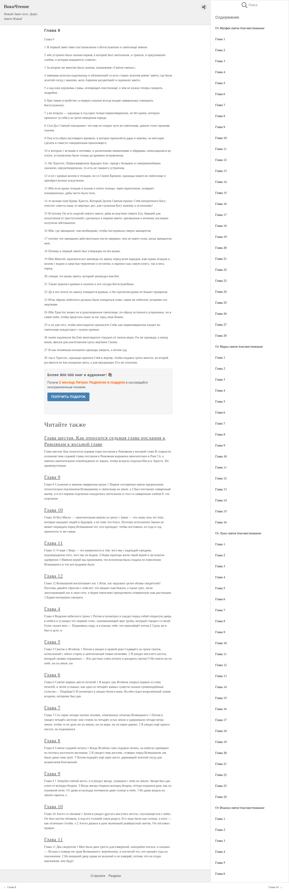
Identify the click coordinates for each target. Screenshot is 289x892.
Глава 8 (220, 116)
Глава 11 (221, 149)
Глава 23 (221, 280)
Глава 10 (221, 138)
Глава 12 (221, 160)
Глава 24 (221, 291)
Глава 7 (220, 105)
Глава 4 (220, 72)
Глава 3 (220, 61)
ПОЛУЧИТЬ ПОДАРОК (68, 396)
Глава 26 (221, 313)
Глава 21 (221, 258)
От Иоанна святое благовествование (239, 808)
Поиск (249, 5)
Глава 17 (221, 215)
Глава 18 (221, 226)
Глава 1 (220, 39)
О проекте (98, 875)
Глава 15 (221, 193)
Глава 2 (220, 50)
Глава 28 (221, 335)
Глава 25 (221, 302)
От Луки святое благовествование (238, 533)
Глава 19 (221, 237)
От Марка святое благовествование (239, 346)
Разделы (115, 875)
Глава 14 (221, 182)
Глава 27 (221, 324)
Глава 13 (221, 171)
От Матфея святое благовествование (239, 28)
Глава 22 (221, 269)
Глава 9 (220, 127)
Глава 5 (220, 83)
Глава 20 (221, 248)
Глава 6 (220, 94)
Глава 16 (221, 204)
